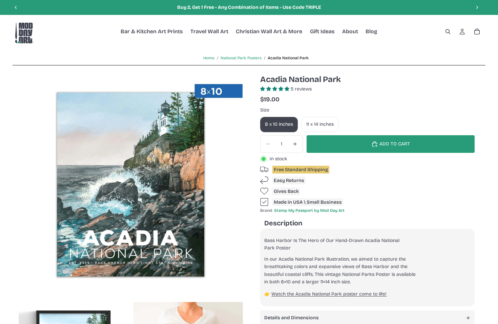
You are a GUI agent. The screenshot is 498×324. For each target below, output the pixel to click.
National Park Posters (241, 58)
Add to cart (394, 144)
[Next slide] (477, 7)
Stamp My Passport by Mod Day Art (309, 210)
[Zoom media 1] (131, 185)
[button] (275, 89)
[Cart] (477, 31)
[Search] (447, 31)
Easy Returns (289, 180)
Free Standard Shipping (301, 170)
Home (208, 58)
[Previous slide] (15, 7)
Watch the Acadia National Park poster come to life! (329, 294)
